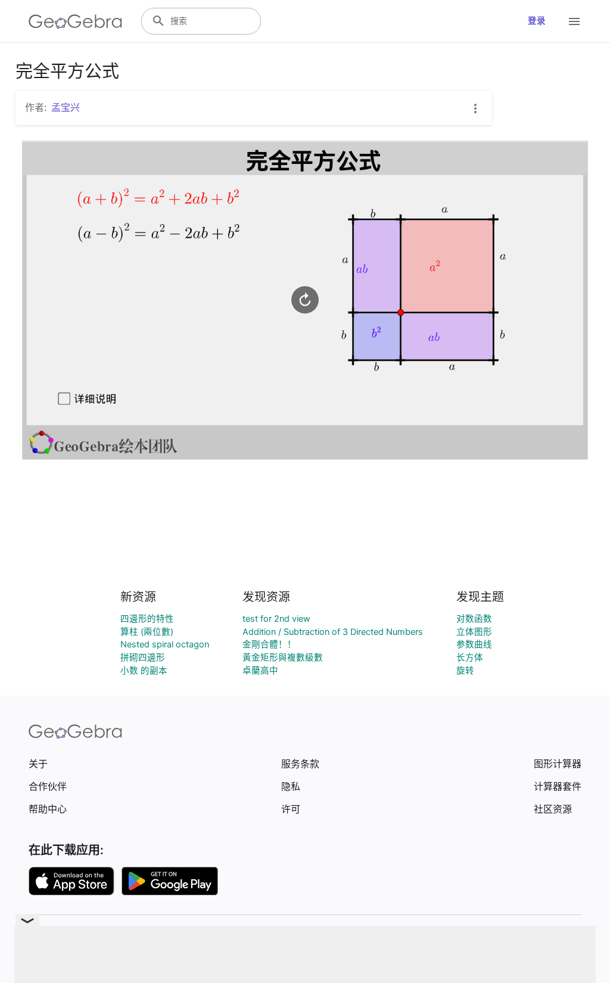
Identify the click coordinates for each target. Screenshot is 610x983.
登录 (537, 20)
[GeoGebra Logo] (75, 21)
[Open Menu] (574, 21)
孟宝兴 (65, 107)
